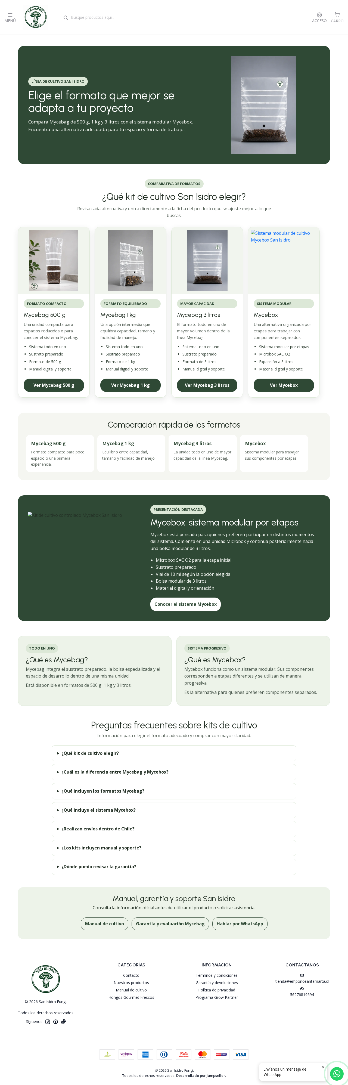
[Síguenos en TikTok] (63, 1021)
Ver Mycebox (284, 385)
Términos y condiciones (217, 975)
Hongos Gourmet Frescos (131, 997)
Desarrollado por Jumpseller (200, 1075)
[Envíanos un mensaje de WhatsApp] (337, 1074)
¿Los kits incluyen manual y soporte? (101, 848)
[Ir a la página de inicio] (35, 17)
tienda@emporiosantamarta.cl (302, 981)
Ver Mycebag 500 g (53, 385)
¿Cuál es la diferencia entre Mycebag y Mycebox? (115, 772)
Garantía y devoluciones (217, 982)
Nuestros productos (131, 982)
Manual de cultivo (104, 924)
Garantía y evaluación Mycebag (170, 924)
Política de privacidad (216, 990)
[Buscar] (65, 18)
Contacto (131, 975)
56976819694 (302, 994)
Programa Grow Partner (216, 997)
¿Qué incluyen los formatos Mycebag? (102, 791)
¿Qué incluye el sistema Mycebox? (98, 810)
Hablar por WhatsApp (240, 924)
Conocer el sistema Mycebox (185, 604)
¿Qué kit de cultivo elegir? (90, 753)
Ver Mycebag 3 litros (207, 385)
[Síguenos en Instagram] (47, 1021)
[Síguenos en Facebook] (55, 1021)
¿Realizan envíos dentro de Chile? (98, 829)
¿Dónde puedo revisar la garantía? (98, 867)
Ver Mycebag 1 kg (130, 385)
